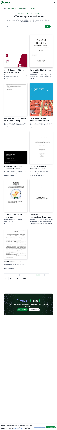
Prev (13, 275)
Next (19, 278)
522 (47, 275)
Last (25, 278)
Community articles (29, 8)
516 (22, 275)
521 (42, 275)
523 (6, 278)
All (9, 8)
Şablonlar (13, 8)
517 (26, 275)
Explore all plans (34, 309)
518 (30, 275)
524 (10, 278)
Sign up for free (22, 309)
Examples (20, 8)
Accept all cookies (50, 427)
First (7, 275)
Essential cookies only (39, 427)
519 (34, 275)
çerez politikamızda (18, 428)
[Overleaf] (5, 2)
